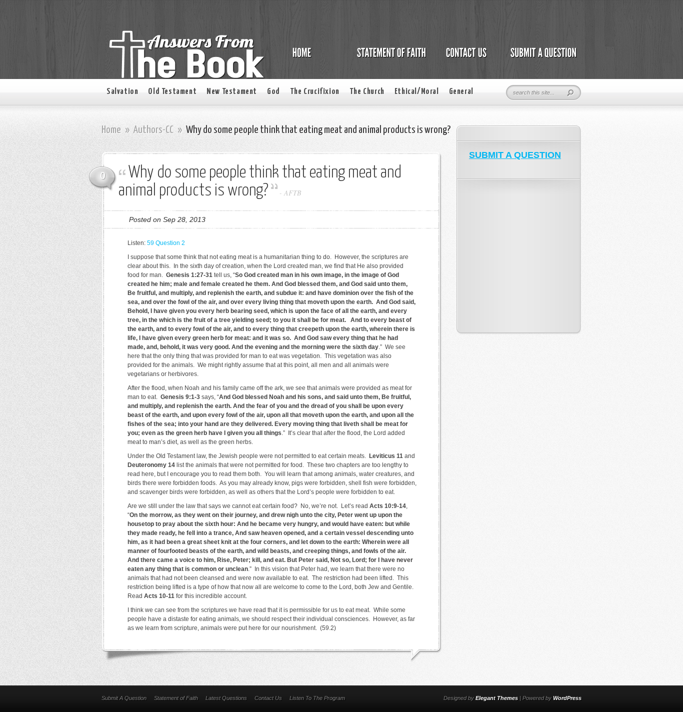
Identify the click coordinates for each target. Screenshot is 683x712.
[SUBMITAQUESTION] (541, 58)
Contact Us (268, 698)
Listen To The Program (317, 698)
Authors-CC (154, 130)
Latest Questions (226, 698)
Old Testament (172, 92)
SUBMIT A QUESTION (515, 155)
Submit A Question (124, 698)
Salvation (122, 92)
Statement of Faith (176, 698)
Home (111, 130)
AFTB (293, 193)
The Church (367, 92)
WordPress (567, 698)
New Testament (231, 92)
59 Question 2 (166, 243)
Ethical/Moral (416, 92)
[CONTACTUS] (466, 58)
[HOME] (312, 58)
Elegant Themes (497, 698)
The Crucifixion (315, 92)
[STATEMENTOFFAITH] (388, 58)
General (461, 92)
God (273, 92)
